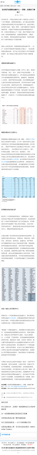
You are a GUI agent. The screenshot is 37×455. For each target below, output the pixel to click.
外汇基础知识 (20, 443)
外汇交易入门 (12, 443)
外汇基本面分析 (30, 443)
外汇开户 (30, 444)
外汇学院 (6, 6)
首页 (1, 6)
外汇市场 (31, 139)
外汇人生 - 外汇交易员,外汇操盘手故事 (16, 386)
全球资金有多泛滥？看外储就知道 (13, 418)
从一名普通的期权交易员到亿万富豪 (14, 414)
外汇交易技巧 (16, 444)
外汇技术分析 (7, 444)
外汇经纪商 (15, 159)
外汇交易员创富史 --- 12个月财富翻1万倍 (16, 422)
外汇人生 (13, 6)
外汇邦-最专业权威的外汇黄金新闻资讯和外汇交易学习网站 (18, 448)
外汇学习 (4, 443)
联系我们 (23, 444)
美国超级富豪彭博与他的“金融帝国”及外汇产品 (19, 397)
